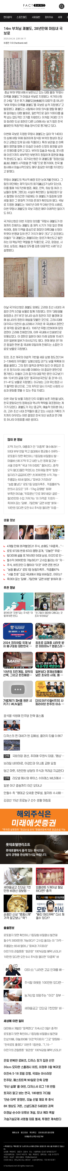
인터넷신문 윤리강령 (46, 1133)
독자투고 (33, 1133)
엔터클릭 (7, 17)
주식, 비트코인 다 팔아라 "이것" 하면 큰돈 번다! (33, 565)
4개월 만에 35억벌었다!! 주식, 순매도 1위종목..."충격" (35, 546)
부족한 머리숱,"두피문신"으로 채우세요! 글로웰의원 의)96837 (34, 493)
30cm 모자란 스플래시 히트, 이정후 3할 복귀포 (32, 1067)
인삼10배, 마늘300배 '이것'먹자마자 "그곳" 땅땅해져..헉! (34, 1039)
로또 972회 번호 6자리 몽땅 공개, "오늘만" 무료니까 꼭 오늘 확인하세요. (35, 551)
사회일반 (36, 17)
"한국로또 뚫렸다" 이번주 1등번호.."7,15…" (28, 1044)
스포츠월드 (22, 17)
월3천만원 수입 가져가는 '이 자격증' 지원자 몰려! (34, 498)
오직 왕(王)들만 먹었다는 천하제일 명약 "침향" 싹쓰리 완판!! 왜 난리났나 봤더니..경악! (34, 470)
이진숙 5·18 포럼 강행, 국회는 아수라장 (27, 1073)
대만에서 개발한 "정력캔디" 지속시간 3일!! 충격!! (31, 1028)
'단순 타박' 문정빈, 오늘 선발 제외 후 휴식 (28, 1099)
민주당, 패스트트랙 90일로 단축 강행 (26, 1080)
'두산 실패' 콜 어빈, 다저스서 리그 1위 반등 (29, 1086)
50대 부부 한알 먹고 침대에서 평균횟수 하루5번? (34, 451)
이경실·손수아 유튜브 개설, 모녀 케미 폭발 (29, 1112)
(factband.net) (20, 43)
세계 (60, 17)
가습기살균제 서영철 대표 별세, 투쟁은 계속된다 (32, 1119)
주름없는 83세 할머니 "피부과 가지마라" (29, 479)
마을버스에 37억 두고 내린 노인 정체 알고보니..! (34, 461)
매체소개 (15, 1133)
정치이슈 (49, 17)
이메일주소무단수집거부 (34, 1137)
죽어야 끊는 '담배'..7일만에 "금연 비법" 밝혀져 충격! (34, 503)
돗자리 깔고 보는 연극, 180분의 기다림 (27, 1093)
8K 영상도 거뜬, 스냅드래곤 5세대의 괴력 (28, 1106)
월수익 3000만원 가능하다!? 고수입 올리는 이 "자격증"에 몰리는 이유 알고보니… (35, 560)
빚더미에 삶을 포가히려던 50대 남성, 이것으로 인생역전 (35, 555)
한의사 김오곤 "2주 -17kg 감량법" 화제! (29, 489)
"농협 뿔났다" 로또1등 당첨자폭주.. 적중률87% (33, 484)
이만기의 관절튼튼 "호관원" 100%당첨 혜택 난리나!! (32, 951)
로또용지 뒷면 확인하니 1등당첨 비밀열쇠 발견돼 (34, 456)
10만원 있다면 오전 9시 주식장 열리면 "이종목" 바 (34, 508)
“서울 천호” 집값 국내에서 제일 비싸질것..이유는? (34, 574)
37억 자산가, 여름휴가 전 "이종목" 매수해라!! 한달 (34, 446)
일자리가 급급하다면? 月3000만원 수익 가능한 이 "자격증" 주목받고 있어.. (34, 475)
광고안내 (24, 1133)
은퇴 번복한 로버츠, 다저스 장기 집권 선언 (29, 1060)
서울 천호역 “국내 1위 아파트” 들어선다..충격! (33, 465)
